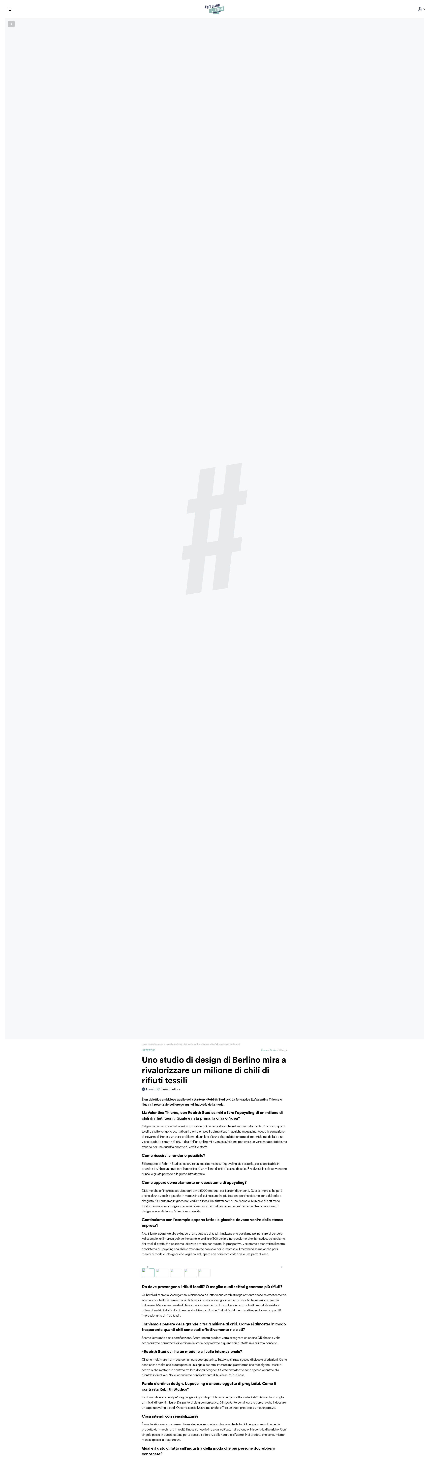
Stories (273, 1050)
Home (264, 1050)
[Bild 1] (148, 1272)
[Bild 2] (162, 1272)
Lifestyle (148, 1050)
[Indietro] (214, 24)
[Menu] (9, 9)
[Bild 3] (176, 1272)
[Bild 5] (204, 1272)
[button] (420, 9)
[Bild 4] (190, 1272)
